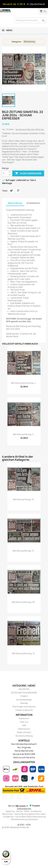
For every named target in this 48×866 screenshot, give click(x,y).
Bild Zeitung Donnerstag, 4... (24, 383)
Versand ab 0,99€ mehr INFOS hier (29, 129)
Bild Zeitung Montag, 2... (24, 434)
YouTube (12, 797)
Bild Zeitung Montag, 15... (24, 550)
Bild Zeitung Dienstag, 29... (24, 602)
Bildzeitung (29, 41)
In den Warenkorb (28, 173)
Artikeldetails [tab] (33, 203)
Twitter (4, 797)
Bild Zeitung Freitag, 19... (24, 499)
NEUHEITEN (24, 689)
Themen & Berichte (24, 710)
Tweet (11, 190)
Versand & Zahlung (24, 736)
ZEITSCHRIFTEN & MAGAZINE (24, 692)
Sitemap (24, 703)
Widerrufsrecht (24, 732)
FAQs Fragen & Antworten (24, 706)
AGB (24, 725)
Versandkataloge (24, 699)
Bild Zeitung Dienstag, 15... (24, 653)
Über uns (24, 722)
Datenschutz (24, 729)
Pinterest (18, 190)
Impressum (24, 718)
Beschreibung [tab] (15, 203)
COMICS (24, 696)
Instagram (26, 797)
